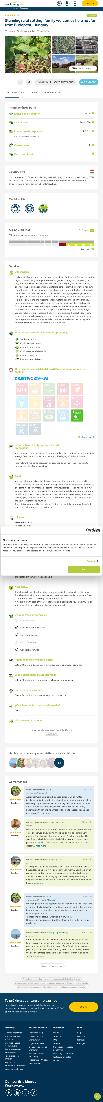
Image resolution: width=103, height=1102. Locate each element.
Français (81, 1039)
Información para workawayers (12, 1044)
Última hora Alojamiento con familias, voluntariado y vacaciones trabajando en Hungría (51, 987)
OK (83, 569)
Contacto (89, 82)
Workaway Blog (36, 1032)
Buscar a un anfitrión (13, 1032)
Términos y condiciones (63, 1053)
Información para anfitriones (12, 1037)
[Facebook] (8, 1092)
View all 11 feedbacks (51, 966)
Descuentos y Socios (14, 1069)
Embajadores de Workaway (36, 1054)
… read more (45, 813)
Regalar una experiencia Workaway (15, 1063)
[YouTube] (17, 1092)
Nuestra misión (35, 1063)
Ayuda (56, 1032)
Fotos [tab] (24, 92)
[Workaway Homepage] (14, 2)
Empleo (56, 1060)
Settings (91, 561)
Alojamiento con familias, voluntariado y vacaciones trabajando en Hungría (51, 979)
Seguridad (24, 8)
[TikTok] (33, 1092)
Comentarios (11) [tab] (50, 92)
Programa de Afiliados (38, 1060)
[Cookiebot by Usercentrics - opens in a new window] (88, 530)
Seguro (56, 1043)
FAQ (55, 1039)
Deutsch (81, 1036)
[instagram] (25, 1092)
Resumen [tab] (12, 92)
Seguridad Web (52, 734)
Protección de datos (62, 1057)
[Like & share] (29, 82)
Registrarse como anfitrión (13, 1057)
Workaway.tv (34, 1039)
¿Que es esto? (87, 437)
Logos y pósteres (36, 1043)
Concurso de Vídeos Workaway (38, 1048)
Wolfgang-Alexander (47, 900)
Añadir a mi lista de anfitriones (57, 82)
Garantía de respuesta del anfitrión (63, 1048)
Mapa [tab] (34, 92)
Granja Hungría (82, 983)
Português (82, 1043)
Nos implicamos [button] (12, 8)
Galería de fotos (36, 1036)
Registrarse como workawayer (13, 1050)
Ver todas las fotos (84, 68)
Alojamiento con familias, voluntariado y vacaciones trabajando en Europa (43, 983)
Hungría (11, 31)
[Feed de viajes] (67, 3)
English (80, 1032)
